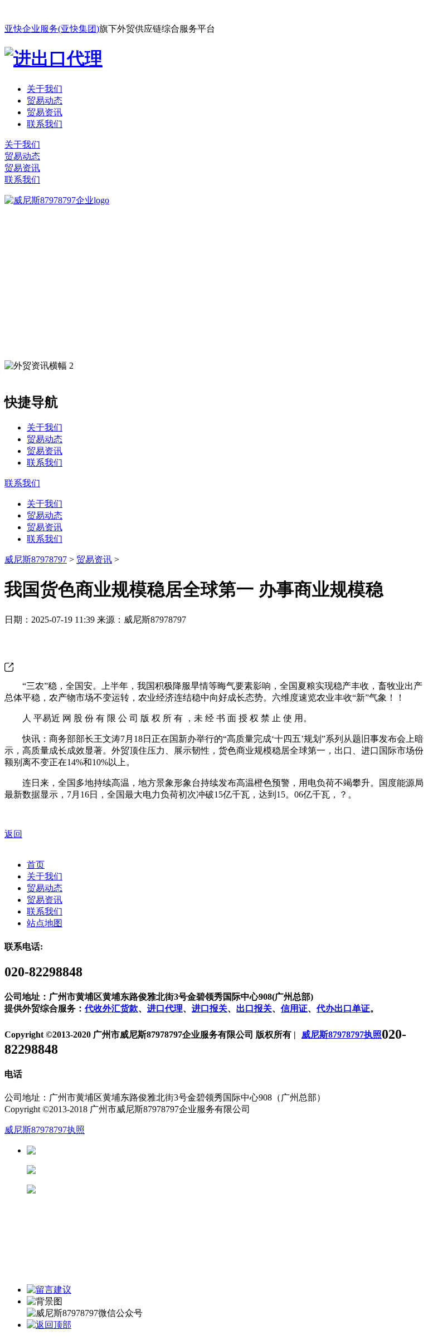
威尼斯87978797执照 (341, 1034)
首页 (36, 864)
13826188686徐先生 (122, 1150)
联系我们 (44, 124)
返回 (13, 834)
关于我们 (44, 89)
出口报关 (254, 1008)
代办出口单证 (343, 1008)
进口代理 (165, 1008)
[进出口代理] (53, 58)
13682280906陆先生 (122, 1189)
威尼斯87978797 (35, 559)
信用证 (294, 1008)
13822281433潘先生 (122, 1170)
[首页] (56, 200)
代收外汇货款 (111, 1008)
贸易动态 (44, 100)
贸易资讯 (44, 112)
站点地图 (44, 923)
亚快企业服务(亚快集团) (51, 28)
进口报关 (209, 1008)
